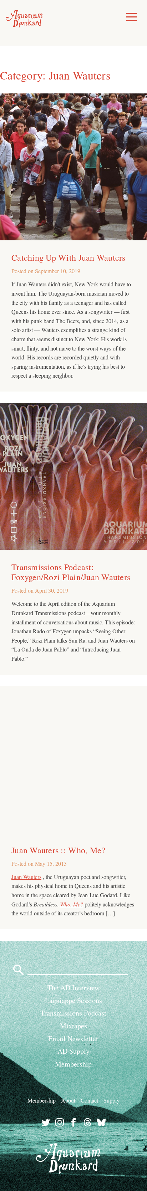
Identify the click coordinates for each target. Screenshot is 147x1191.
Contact (89, 1100)
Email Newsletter (73, 1038)
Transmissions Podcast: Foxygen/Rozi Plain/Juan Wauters (70, 572)
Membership (73, 1064)
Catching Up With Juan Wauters (68, 257)
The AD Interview (73, 987)
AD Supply (73, 1051)
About (68, 1100)
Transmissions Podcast (73, 1013)
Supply (111, 1100)
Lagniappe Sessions (73, 1000)
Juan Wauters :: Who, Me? (58, 850)
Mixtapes (73, 1026)
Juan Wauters (26, 876)
